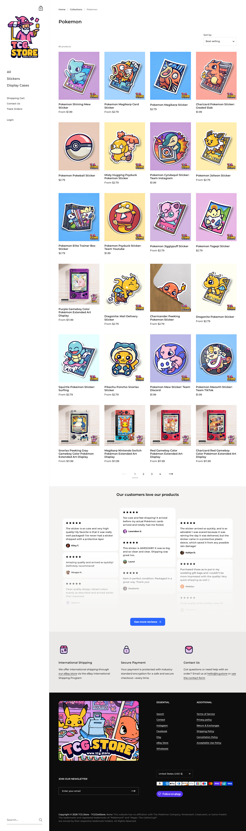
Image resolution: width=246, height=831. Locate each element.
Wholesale (162, 748)
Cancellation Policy (207, 737)
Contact (160, 719)
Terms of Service (206, 714)
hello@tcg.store (217, 673)
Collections (76, 9)
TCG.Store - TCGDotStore (91, 814)
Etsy (158, 737)
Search (160, 714)
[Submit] (40, 820)
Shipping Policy (205, 731)
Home (62, 9)
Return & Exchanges (208, 725)
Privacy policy (204, 719)
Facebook (161, 731)
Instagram (162, 725)
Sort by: (207, 35)
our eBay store (68, 673)
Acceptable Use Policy (209, 742)
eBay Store (162, 742)
